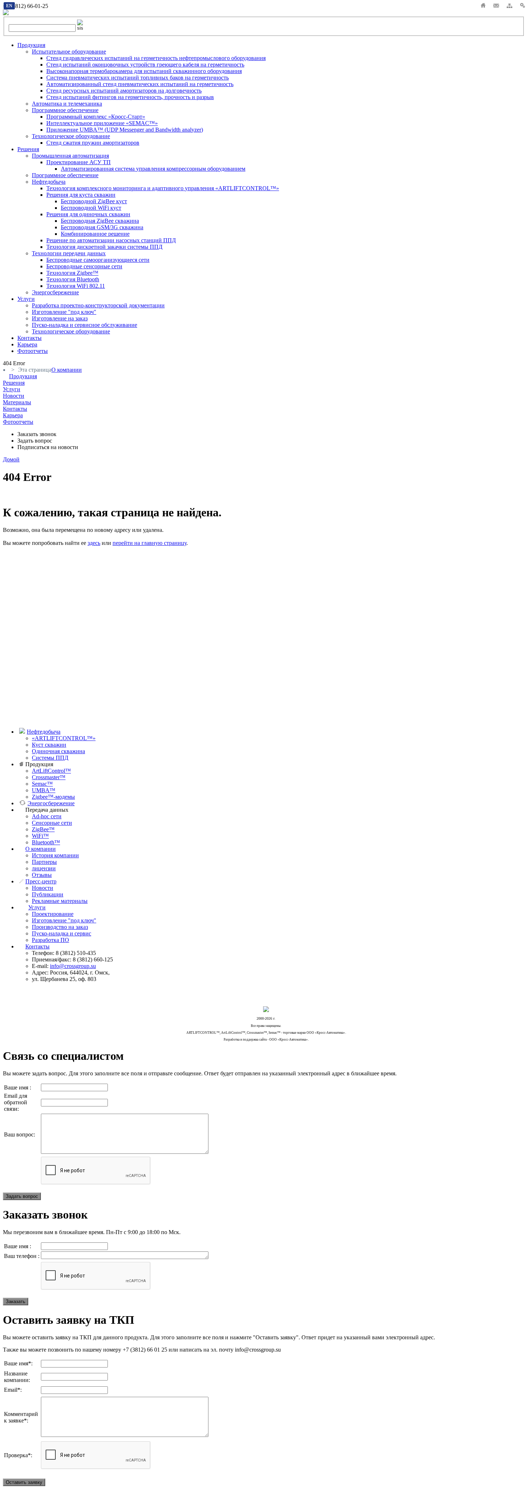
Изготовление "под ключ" (64, 312)
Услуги (26, 299)
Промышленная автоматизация (70, 156)
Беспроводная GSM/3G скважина (102, 227)
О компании (40, 849)
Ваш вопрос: (19, 1134)
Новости (42, 888)
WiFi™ (40, 836)
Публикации (47, 894)
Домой (11, 459)
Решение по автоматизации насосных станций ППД (111, 240)
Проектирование (52, 914)
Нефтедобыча (49, 182)
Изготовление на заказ (60, 318)
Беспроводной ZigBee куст (94, 201)
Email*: (13, 1390)
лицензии (44, 868)
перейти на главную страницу (149, 543)
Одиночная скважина (58, 751)
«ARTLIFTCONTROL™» (64, 738)
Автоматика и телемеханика (67, 104)
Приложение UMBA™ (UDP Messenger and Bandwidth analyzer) (124, 130)
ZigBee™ (43, 829)
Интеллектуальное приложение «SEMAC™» (102, 123)
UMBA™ (43, 790)
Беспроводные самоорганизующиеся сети (97, 260)
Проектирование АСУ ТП (78, 162)
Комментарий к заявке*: (21, 1417)
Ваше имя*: (18, 1363)
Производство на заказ (60, 927)
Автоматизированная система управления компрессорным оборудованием (153, 169)
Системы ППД (50, 758)
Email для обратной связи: (15, 1102)
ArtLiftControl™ (51, 771)
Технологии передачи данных (69, 253)
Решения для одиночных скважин (88, 214)
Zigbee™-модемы (53, 797)
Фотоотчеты (32, 351)
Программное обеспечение (65, 110)
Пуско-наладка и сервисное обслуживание (84, 325)
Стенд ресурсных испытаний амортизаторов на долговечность (124, 91)
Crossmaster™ (49, 777)
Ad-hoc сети (47, 816)
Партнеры (44, 862)
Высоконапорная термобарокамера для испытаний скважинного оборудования (144, 71)
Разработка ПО (50, 940)
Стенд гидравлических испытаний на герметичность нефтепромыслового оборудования (156, 58)
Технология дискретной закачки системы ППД (104, 247)
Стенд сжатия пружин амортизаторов (92, 143)
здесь (94, 543)
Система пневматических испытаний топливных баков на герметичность (137, 77)
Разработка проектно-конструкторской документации (98, 305)
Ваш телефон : (21, 1256)
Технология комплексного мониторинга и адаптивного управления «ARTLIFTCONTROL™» (162, 188)
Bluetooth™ (46, 842)
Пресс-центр (40, 881)
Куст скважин (49, 745)
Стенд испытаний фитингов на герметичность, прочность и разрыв (130, 97)
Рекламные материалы (60, 901)
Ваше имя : (17, 1087)
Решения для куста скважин (80, 195)
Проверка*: (18, 1455)
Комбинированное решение (95, 234)
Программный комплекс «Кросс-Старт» (95, 117)
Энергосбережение (55, 292)
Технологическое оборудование (71, 136)
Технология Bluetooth (72, 279)
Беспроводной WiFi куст (91, 208)
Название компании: (17, 1376)
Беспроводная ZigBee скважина (100, 221)
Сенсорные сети (52, 823)
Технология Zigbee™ (72, 273)
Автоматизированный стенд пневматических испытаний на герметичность (139, 84)
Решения (28, 149)
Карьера (27, 344)
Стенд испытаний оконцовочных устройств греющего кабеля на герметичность (145, 64)
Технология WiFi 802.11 (75, 286)
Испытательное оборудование (69, 51)
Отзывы (42, 875)
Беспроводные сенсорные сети (84, 266)
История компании (55, 855)
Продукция (31, 45)
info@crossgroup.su (73, 966)
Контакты (29, 338)
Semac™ (42, 784)
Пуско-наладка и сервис (61, 933)
